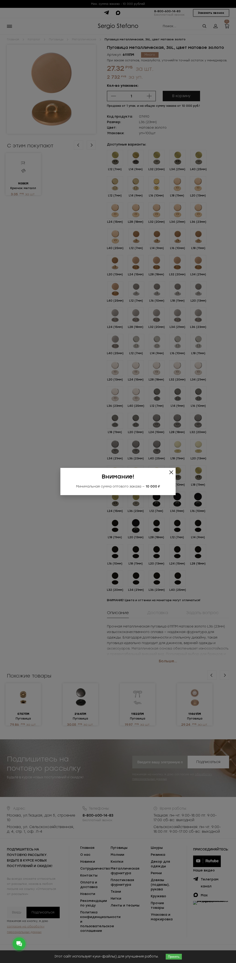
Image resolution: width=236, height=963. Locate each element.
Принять (174, 956)
